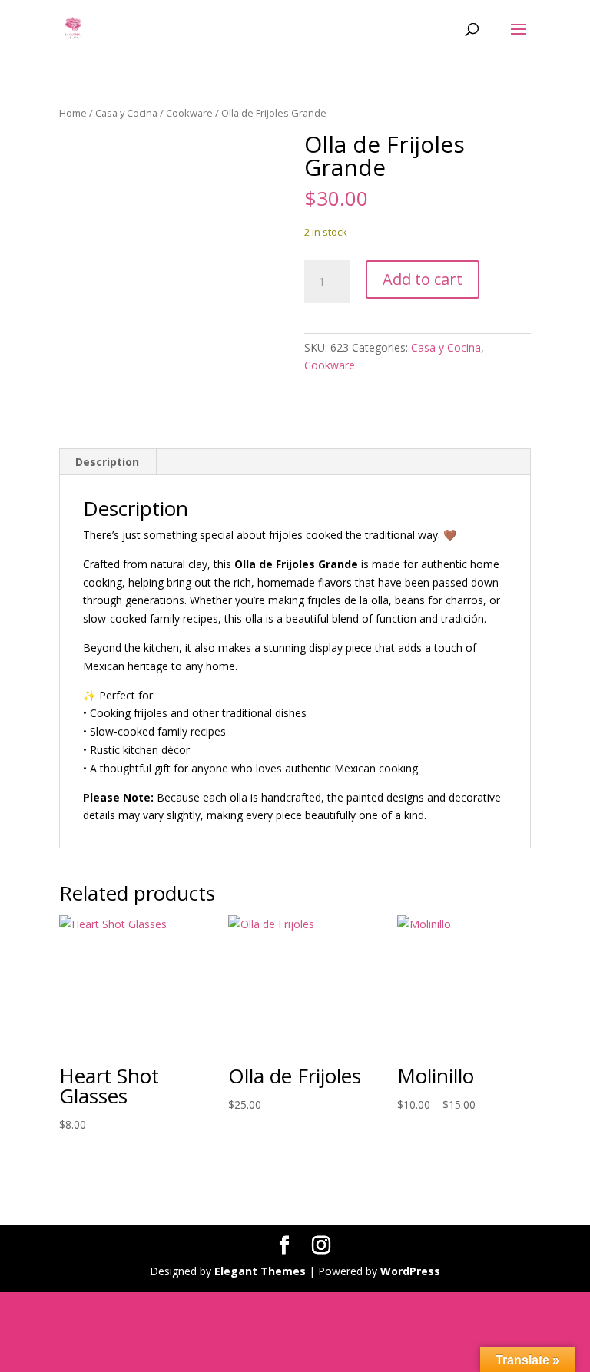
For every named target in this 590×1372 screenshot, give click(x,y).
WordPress (410, 1271)
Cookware (189, 113)
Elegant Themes (260, 1271)
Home (73, 113)
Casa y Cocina (126, 113)
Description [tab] (107, 462)
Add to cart (422, 279)
